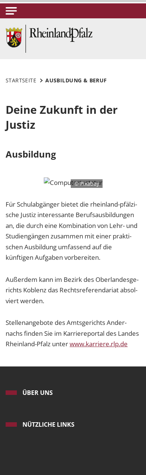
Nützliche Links (48, 424)
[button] (11, 10)
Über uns (37, 392)
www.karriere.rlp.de (99, 343)
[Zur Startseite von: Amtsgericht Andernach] (49, 38)
